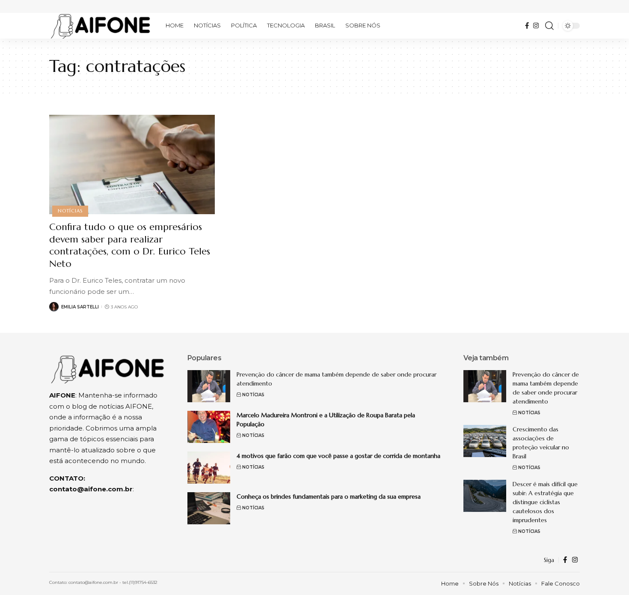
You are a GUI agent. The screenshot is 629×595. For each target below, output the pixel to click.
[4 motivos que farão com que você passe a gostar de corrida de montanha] (208, 467)
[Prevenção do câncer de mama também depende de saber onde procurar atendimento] (208, 386)
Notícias (70, 211)
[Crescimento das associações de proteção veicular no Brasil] (484, 441)
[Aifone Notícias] (100, 26)
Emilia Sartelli (80, 307)
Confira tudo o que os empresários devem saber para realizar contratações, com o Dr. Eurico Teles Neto (129, 245)
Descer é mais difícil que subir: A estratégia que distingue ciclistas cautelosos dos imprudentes (545, 502)
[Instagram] (536, 25)
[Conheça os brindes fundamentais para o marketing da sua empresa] (208, 508)
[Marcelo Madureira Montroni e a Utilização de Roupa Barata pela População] (208, 427)
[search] (549, 25)
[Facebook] (527, 25)
